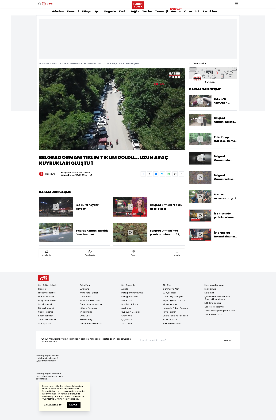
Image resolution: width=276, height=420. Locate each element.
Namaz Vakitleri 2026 (90, 300)
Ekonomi (73, 11)
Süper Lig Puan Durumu (174, 300)
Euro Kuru (84, 289)
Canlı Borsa (85, 296)
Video (188, 11)
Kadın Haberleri (45, 315)
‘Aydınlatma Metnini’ (52, 399)
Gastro (176, 11)
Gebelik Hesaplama (214, 306)
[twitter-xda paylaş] (149, 173)
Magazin (110, 11)
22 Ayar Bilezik (169, 292)
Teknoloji (161, 11)
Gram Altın (126, 315)
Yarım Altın (126, 323)
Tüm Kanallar (198, 63)
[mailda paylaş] (175, 173)
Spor (97, 11)
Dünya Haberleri (46, 308)
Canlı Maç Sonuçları (173, 296)
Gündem (58, 11)
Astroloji (125, 289)
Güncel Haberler (46, 296)
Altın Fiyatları (44, 323)
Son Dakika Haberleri (48, 285)
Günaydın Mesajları (131, 312)
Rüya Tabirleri (169, 312)
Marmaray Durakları (214, 285)
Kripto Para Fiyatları (89, 292)
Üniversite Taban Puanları (175, 308)
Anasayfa (44, 63)
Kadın (123, 11)
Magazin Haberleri (47, 300)
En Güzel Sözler (170, 319)
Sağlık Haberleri (45, 312)
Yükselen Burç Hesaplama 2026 (219, 310)
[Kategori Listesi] (236, 4)
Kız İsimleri (209, 292)
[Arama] (39, 4)
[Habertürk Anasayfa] (138, 4)
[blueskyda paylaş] (155, 173)
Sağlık (134, 11)
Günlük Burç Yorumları (91, 323)
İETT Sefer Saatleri (212, 303)
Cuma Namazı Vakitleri (91, 304)
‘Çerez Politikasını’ (73, 396)
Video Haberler (170, 304)
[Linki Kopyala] (181, 173)
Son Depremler (128, 285)
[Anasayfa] (43, 278)
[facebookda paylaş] (143, 173)
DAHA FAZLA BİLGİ (53, 404)
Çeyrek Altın (126, 319)
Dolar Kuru (85, 285)
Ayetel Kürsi (126, 300)
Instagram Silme (129, 296)
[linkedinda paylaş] (162, 173)
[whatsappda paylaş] (168, 173)
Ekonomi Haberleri (47, 292)
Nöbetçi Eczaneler (88, 308)
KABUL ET (74, 404)
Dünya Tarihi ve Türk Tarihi (175, 315)
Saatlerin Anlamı (129, 304)
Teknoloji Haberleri (47, 319)
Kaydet (228, 340)
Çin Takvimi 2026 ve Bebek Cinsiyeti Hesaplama (217, 297)
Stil (197, 11)
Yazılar (147, 11)
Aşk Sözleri (126, 308)
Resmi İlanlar (212, 11)
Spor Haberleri (45, 304)
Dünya (86, 11)
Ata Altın (167, 285)
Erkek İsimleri (210, 289)
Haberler (42, 289)
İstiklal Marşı (86, 312)
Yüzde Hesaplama (213, 314)
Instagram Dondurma (132, 292)
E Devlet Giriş (86, 319)
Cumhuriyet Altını (171, 289)
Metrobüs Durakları (172, 323)
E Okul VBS (85, 315)
